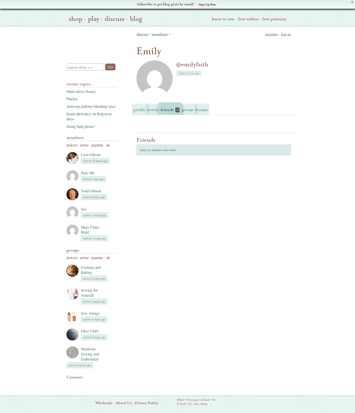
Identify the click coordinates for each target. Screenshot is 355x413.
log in (286, 34)
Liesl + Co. (170, 402)
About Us (124, 402)
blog (136, 19)
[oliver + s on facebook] (86, 384)
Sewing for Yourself (89, 293)
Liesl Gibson (90, 154)
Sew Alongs (90, 313)
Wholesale (104, 402)
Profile (139, 109)
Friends (169, 109)
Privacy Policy (146, 402)
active (84, 144)
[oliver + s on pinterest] (69, 384)
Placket (72, 98)
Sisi (83, 208)
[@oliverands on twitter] (94, 384)
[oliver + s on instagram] (102, 384)
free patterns (274, 19)
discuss (114, 19)
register (271, 34)
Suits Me (87, 172)
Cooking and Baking (91, 270)
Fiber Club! (90, 330)
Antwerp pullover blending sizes (90, 106)
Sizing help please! (80, 126)
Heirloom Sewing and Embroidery (90, 354)
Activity (153, 109)
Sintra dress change (81, 91)
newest (71, 144)
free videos (248, 19)
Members (75, 137)
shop (75, 19)
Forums (202, 109)
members (160, 34)
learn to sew (223, 19)
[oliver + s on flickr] (77, 384)
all (108, 144)
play (93, 19)
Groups (72, 250)
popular (97, 144)
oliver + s (91, 41)
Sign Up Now (207, 4)
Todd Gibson (91, 190)
